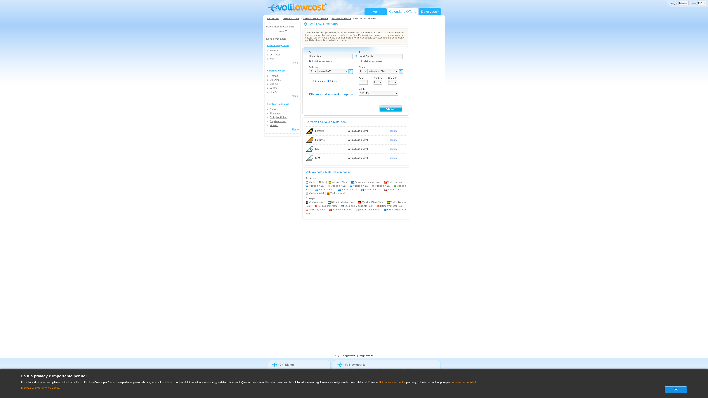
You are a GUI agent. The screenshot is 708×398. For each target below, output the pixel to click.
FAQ (337, 356)
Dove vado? (430, 11)
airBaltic (274, 125)
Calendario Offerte (402, 11)
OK (676, 389)
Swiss (273, 109)
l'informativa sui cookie (392, 382)
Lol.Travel (275, 54)
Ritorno (333, 81)
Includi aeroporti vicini (322, 61)
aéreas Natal (367, 182)
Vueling (274, 84)
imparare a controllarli (463, 382)
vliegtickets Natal (358, 206)
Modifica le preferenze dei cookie (40, 387)
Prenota (393, 131)
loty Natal (317, 209)
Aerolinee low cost (276, 70)
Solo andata (319, 81)
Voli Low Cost (273, 18)
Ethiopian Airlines (278, 117)
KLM (317, 158)
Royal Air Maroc (278, 121)
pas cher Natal (327, 206)
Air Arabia (275, 113)
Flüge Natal (372, 202)
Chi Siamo (287, 364)
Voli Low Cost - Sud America (315, 18)
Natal (281, 30)
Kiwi (272, 58)
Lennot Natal (369, 209)
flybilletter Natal (342, 202)
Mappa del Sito (366, 356)
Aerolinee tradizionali (278, 104)
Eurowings (275, 80)
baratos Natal (342, 209)
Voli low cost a (355, 364)
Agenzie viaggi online (278, 45)
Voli (375, 11)
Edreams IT (275, 50)
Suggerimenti (349, 356)
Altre (294, 62)
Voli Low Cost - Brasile (341, 18)
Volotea (273, 88)
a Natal (316, 182)
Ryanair (274, 76)
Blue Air (274, 92)
